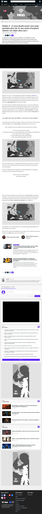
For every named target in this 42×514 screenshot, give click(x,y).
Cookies (17, 504)
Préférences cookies (19, 506)
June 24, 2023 (28, 137)
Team (16, 496)
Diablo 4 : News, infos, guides (13, 237)
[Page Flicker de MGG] (2, 498)
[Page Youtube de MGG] (10, 495)
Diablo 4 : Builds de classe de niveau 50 (32, 237)
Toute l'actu (21, 359)
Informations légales (19, 500)
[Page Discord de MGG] (5, 495)
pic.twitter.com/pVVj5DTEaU (26, 135)
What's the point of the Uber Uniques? (21, 174)
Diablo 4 (12, 21)
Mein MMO (30, 494)
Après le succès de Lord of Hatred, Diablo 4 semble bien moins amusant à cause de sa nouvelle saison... (21, 340)
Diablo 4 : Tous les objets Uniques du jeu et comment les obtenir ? (25, 438)
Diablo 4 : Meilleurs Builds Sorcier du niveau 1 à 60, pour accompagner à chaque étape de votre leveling (23, 446)
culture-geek (16, 244)
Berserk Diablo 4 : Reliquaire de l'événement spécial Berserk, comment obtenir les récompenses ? (24, 406)
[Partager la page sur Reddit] (10, 35)
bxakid (15, 32)
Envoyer (37, 296)
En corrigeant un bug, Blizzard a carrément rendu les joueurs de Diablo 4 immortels (18, 354)
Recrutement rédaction (20, 498)
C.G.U (16, 502)
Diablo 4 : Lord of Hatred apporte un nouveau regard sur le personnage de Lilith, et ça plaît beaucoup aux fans (20, 337)
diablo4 (24, 176)
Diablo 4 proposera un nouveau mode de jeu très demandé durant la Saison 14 (18, 345)
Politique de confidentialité (21, 507)
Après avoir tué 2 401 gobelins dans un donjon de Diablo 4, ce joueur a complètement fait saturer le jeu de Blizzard (21, 348)
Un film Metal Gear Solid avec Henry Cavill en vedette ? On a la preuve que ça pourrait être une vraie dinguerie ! (25, 247)
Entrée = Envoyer (30, 296)
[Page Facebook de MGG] (2, 495)
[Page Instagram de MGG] (5, 498)
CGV (16, 511)
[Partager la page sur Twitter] (8, 35)
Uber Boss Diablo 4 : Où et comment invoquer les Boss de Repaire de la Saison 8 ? (26, 413)
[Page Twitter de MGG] (7, 495)
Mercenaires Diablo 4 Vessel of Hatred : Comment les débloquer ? (25, 419)
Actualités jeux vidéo (7, 21)
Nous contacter (18, 494)
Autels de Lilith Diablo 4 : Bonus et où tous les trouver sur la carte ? (25, 432)
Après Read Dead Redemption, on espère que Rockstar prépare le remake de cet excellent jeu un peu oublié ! (25, 259)
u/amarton (20, 176)
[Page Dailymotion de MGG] (12, 495)
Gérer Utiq (17, 509)
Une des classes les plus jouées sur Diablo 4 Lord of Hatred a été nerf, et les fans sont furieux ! (20, 356)
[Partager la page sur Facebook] (6, 35)
